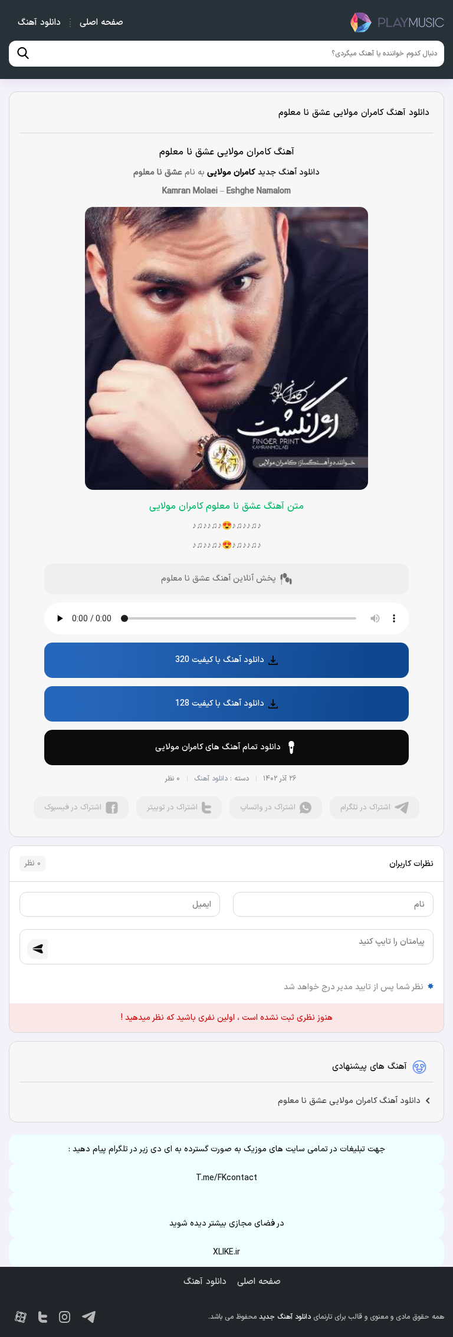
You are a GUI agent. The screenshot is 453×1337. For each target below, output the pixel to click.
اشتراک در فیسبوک (72, 808)
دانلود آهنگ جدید (397, 22)
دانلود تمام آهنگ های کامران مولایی (218, 747)
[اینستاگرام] (64, 1317)
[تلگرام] (89, 1317)
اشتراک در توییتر (172, 808)
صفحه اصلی (101, 22)
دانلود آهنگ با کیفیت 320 (219, 660)
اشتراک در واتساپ (268, 808)
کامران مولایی (231, 172)
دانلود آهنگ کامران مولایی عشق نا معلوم (353, 113)
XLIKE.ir (226, 1252)
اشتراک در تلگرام (365, 808)
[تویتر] (42, 1317)
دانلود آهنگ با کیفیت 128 (219, 703)
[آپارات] (21, 1317)
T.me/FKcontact (226, 1178)
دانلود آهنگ (39, 22)
